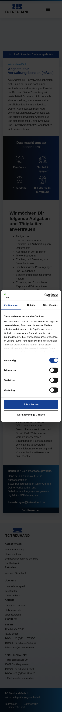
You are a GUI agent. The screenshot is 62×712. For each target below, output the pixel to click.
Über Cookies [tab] (50, 305)
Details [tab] (31, 305)
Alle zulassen (31, 404)
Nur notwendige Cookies (31, 414)
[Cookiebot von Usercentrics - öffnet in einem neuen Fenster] (44, 295)
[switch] (53, 370)
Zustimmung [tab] (11, 305)
